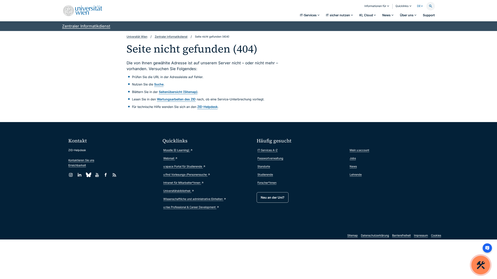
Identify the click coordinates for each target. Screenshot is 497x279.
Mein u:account (359, 150)
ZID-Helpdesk (207, 107)
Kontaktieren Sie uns (81, 160)
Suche (158, 84)
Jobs (353, 158)
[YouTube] (97, 175)
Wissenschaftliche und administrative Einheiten (193, 199)
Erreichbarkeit (77, 165)
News (353, 166)
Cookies (436, 235)
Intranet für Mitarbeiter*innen (182, 182)
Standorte (263, 166)
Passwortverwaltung (270, 158)
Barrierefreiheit (401, 235)
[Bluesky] (88, 175)
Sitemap (352, 235)
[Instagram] (71, 175)
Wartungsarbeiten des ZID (176, 99)
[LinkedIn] (79, 175)
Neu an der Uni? (272, 197)
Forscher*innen (266, 182)
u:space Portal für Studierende (183, 166)
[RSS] (114, 175)
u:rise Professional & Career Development (189, 207)
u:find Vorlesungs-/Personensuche (185, 174)
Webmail (169, 158)
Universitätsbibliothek (177, 190)
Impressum (421, 235)
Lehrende (356, 174)
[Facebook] (106, 175)
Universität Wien (137, 36)
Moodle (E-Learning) (176, 150)
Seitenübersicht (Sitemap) (178, 92)
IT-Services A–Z (267, 150)
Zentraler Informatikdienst (86, 26)
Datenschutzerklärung (375, 235)
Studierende (265, 174)
